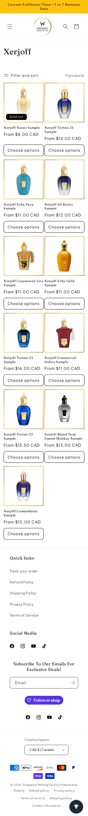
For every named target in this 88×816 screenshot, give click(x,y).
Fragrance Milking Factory (41, 784)
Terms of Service (24, 615)
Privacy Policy (22, 604)
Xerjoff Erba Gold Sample (59, 283)
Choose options (24, 150)
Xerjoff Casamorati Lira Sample (23, 283)
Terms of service (33, 798)
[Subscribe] (72, 682)
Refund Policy (22, 582)
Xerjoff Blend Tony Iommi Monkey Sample (63, 436)
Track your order (24, 571)
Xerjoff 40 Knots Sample (58, 206)
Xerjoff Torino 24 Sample (18, 360)
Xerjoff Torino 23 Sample (18, 436)
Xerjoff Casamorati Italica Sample (60, 360)
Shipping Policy (23, 593)
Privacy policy (64, 790)
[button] (9, 26)
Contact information (46, 805)
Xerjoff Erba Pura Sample (18, 206)
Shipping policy (61, 798)
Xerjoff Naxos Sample (22, 127)
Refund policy (39, 790)
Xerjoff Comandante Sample (21, 513)
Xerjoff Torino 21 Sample (58, 130)
